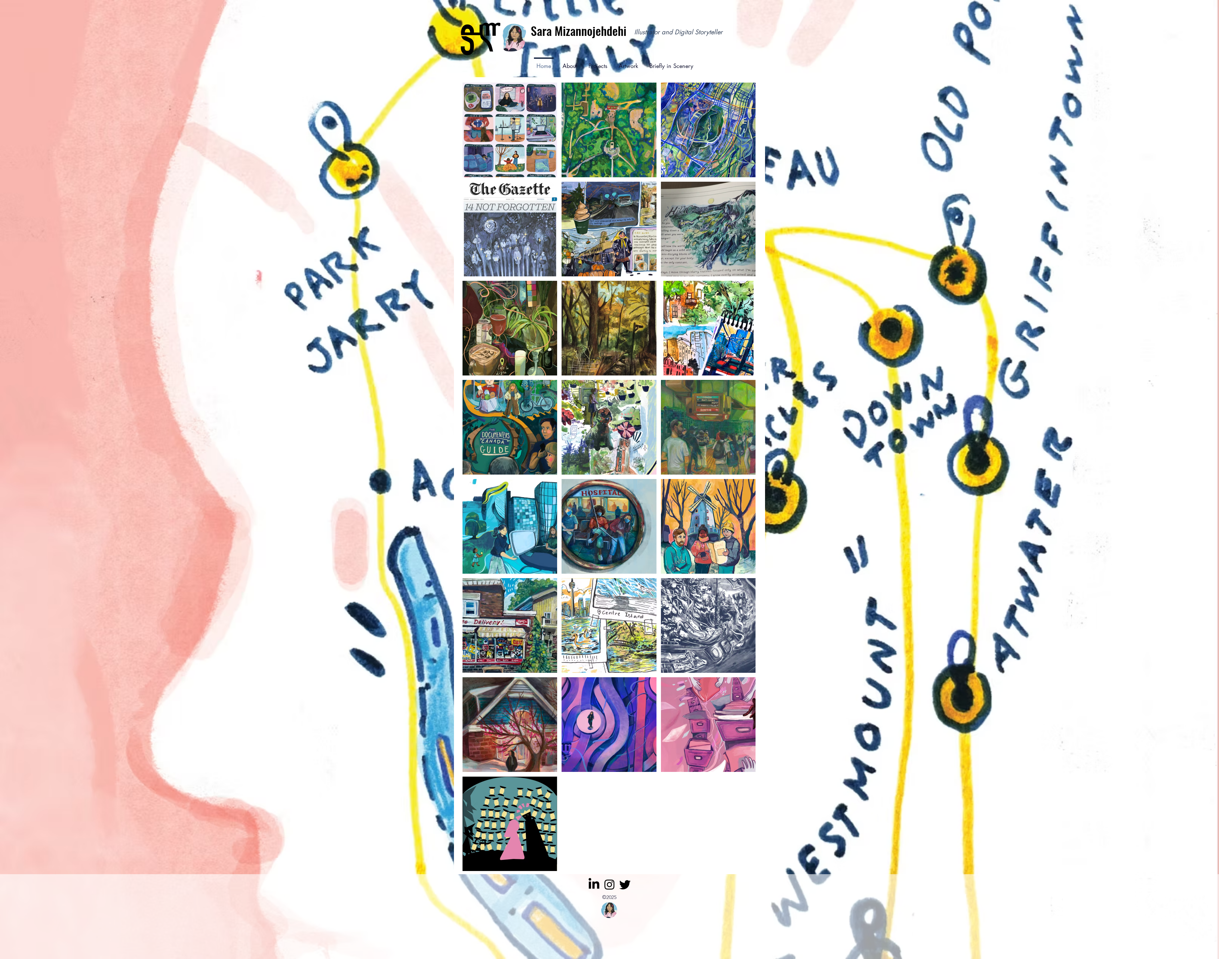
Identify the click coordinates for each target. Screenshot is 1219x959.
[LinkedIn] (594, 884)
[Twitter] (625, 884)
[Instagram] (609, 884)
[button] (598, 62)
